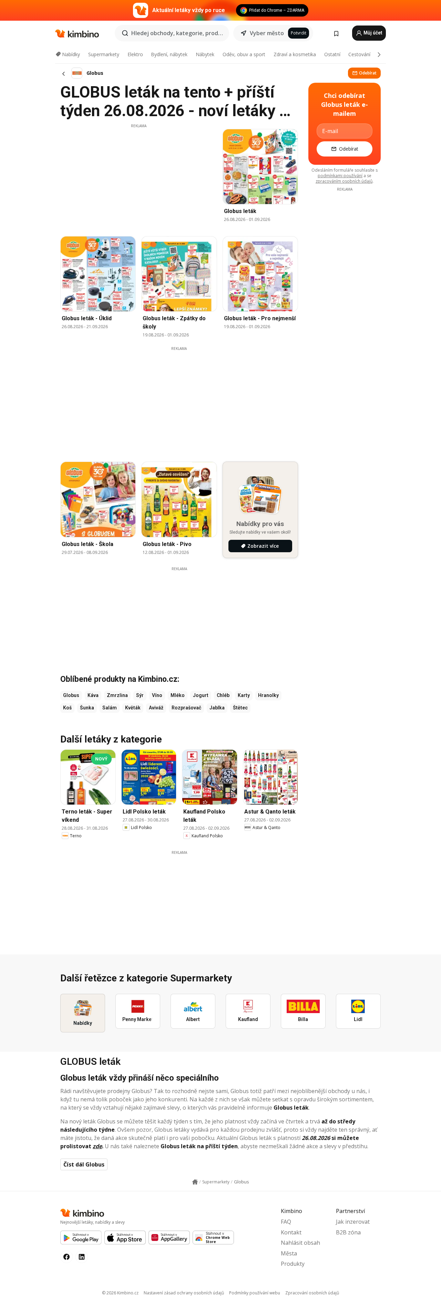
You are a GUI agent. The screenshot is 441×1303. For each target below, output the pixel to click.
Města (289, 1253)
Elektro (135, 54)
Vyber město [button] (267, 33)
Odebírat (368, 73)
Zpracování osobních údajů (312, 1293)
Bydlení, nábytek (169, 54)
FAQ (286, 1221)
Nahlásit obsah (300, 1242)
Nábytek (205, 54)
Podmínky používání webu (254, 1293)
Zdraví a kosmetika (295, 54)
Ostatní (332, 54)
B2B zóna (348, 1232)
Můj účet (372, 33)
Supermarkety (103, 54)
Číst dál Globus (83, 1164)
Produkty (293, 1263)
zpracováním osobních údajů (344, 181)
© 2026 (120, 1293)
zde (97, 1146)
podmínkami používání (340, 176)
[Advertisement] (138, 177)
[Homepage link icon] (195, 1182)
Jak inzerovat (353, 1221)
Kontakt (291, 1232)
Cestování (359, 54)
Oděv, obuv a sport (244, 54)
